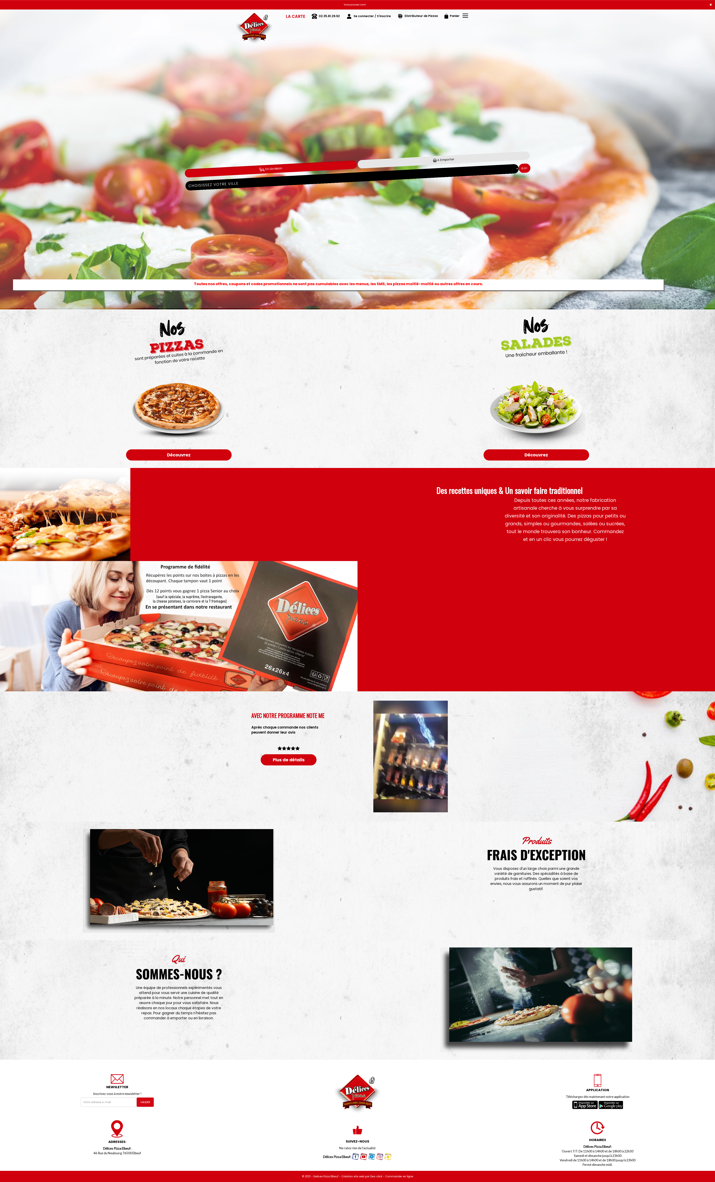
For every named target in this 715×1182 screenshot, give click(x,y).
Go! (524, 168)
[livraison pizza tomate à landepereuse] (179, 881)
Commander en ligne (399, 1176)
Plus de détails (289, 760)
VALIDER (145, 1102)
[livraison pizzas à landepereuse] (254, 14)
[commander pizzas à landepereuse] (536, 999)
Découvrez (178, 455)
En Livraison (273, 168)
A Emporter (445, 159)
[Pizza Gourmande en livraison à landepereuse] (179, 514)
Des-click (376, 1176)
